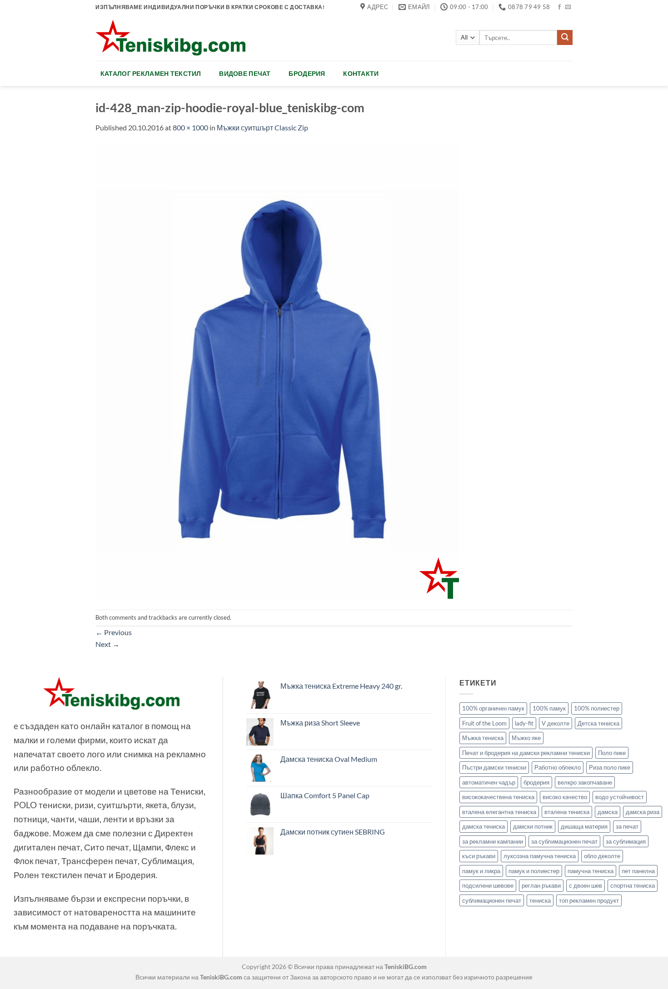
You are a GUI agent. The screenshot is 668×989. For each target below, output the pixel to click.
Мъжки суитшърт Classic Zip (262, 127)
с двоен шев (585, 885)
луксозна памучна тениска (539, 856)
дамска (608, 811)
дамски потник (533, 826)
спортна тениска (632, 885)
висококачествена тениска (498, 796)
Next (107, 644)
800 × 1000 (190, 127)
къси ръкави (478, 856)
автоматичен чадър (488, 782)
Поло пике (612, 752)
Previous (113, 632)
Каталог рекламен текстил (150, 73)
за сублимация (626, 841)
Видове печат (244, 73)
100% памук (549, 708)
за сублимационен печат (564, 841)
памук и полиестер (533, 871)
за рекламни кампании (492, 841)
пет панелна (638, 871)
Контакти (361, 73)
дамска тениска (483, 826)
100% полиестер (596, 708)
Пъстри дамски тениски (494, 767)
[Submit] (565, 37)
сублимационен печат (491, 900)
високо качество (565, 796)
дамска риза (642, 811)
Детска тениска (598, 723)
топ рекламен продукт (589, 900)
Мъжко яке (526, 737)
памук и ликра (481, 871)
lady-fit (524, 723)
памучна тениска (590, 871)
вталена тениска (566, 811)
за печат (627, 826)
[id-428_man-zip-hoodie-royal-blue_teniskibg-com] (277, 370)
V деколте (555, 723)
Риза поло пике (609, 767)
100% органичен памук (493, 708)
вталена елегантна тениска (499, 811)
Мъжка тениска (482, 737)
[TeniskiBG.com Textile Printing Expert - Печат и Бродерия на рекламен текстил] (170, 37)
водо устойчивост (619, 796)
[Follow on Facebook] (559, 7)
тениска (540, 900)
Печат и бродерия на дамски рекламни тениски (526, 752)
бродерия (536, 782)
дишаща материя (584, 826)
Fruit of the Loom (484, 723)
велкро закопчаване (585, 782)
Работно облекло (557, 767)
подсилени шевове (487, 885)
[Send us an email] (568, 7)
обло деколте (602, 856)
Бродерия (307, 73)
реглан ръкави (541, 885)
